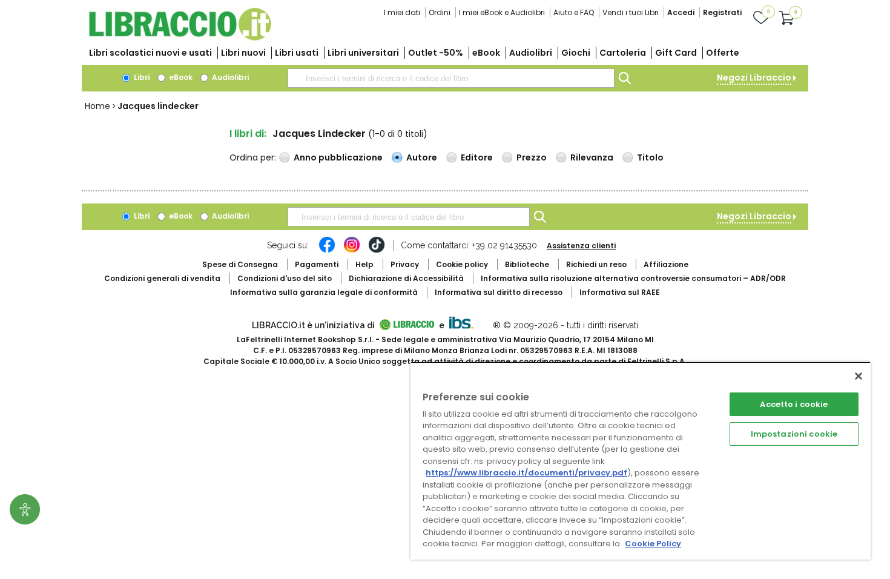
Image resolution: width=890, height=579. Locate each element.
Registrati (722, 12)
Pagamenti (316, 264)
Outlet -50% (435, 53)
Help (364, 264)
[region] (640, 461)
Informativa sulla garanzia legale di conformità (324, 292)
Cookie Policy (653, 543)
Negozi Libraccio (754, 77)
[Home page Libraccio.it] (180, 38)
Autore (421, 157)
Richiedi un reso (596, 264)
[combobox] (451, 78)
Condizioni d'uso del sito (284, 278)
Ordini (439, 12)
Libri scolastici (150, 53)
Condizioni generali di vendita (162, 278)
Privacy (405, 264)
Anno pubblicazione (338, 157)
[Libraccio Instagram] (351, 250)
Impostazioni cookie (794, 434)
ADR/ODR (633, 278)
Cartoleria (622, 53)
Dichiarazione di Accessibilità (406, 278)
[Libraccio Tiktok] (376, 250)
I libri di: (247, 134)
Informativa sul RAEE (619, 292)
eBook (486, 53)
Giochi (575, 53)
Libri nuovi (243, 53)
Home (97, 106)
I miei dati (402, 12)
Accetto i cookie (794, 404)
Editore (477, 157)
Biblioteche (527, 264)
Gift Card (676, 53)
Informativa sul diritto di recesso (498, 292)
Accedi (680, 12)
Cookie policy (462, 264)
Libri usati (296, 53)
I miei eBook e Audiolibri (502, 12)
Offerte (722, 53)
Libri (141, 77)
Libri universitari (363, 53)
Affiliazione (666, 264)
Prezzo (531, 157)
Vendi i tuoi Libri (630, 12)
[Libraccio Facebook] (326, 250)
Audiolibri (530, 53)
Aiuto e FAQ (573, 12)
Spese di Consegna (240, 264)
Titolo (650, 157)
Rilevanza (591, 157)
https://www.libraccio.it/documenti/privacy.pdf (526, 472)
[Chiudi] (858, 376)
